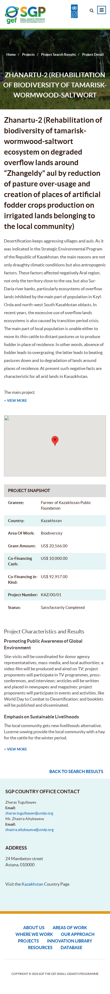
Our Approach (78, 934)
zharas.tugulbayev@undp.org (29, 813)
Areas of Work (70, 927)
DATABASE (71, 947)
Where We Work (34, 934)
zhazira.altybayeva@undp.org (29, 829)
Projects (28, 940)
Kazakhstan (32, 884)
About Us (34, 927)
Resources (40, 947)
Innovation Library (69, 940)
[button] (55, 441)
